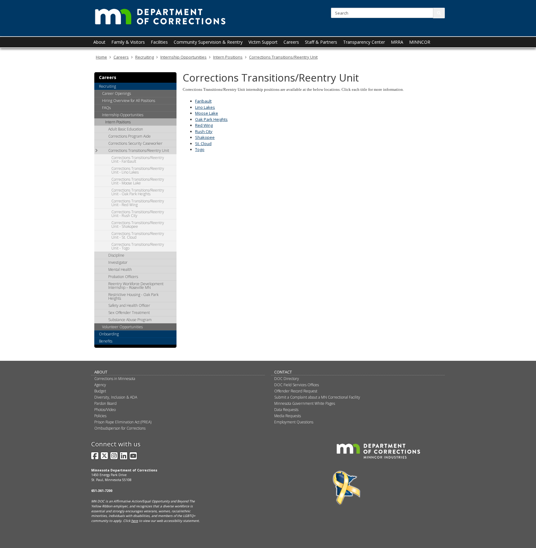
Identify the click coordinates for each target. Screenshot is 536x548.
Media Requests (287, 415)
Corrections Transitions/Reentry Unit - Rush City (137, 213)
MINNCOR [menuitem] (419, 42)
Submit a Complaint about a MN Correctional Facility (317, 397)
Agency (100, 384)
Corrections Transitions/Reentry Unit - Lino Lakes (137, 170)
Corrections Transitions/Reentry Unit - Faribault (137, 159)
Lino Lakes (205, 107)
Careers (121, 57)
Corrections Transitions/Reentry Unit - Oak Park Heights (137, 192)
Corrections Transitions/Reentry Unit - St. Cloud (137, 235)
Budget (100, 391)
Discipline (116, 255)
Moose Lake (206, 113)
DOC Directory (286, 378)
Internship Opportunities (183, 57)
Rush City (203, 131)
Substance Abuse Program (130, 319)
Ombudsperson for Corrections (119, 428)
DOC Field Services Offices (296, 384)
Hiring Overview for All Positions (128, 100)
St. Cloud (203, 143)
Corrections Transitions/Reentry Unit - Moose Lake (137, 181)
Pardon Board (105, 403)
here (134, 521)
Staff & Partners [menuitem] (321, 42)
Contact (283, 372)
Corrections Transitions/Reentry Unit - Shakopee (137, 224)
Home (101, 57)
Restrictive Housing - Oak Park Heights (133, 296)
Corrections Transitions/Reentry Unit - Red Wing (137, 202)
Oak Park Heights (211, 119)
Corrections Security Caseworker (135, 143)
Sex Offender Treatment (129, 312)
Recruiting (144, 57)
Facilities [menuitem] (159, 42)
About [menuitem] (99, 42)
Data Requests (286, 409)
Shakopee (205, 137)
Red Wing (204, 125)
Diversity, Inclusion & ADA (115, 397)
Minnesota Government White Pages (304, 403)
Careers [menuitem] (291, 42)
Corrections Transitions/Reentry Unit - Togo (137, 246)
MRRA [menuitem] (397, 42)
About (100, 372)
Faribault (203, 101)
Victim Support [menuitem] (263, 42)
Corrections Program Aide (129, 136)
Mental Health (120, 269)
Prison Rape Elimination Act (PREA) (122, 422)
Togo (199, 149)
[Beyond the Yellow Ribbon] (346, 487)
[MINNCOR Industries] (378, 451)
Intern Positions (228, 57)
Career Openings (116, 93)
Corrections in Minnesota (114, 378)
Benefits (105, 341)
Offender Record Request (295, 391)
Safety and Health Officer (129, 305)
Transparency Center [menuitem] (364, 42)
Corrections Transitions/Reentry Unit (283, 57)
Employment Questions (293, 422)
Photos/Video (105, 409)
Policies (100, 415)
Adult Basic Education (125, 129)
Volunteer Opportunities (122, 326)
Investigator (117, 262)
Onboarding (109, 334)
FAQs (106, 107)
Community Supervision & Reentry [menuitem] (208, 42)
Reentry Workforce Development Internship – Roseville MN (135, 285)
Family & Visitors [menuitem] (128, 42)
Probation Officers (123, 276)
